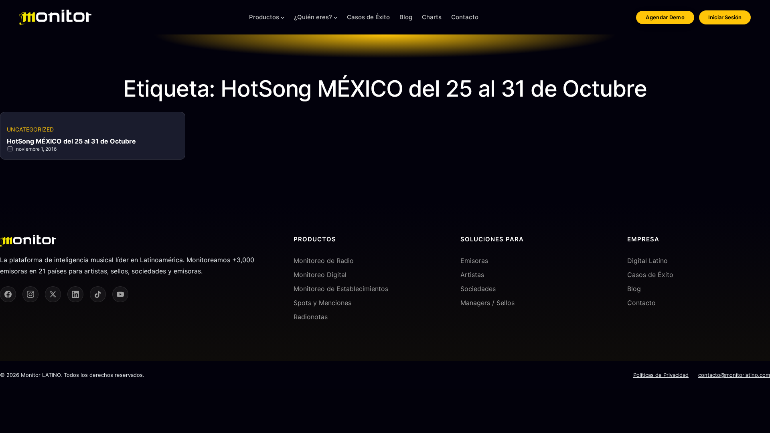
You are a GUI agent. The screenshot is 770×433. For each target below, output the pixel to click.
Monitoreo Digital (320, 275)
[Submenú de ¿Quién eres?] (335, 17)
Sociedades (478, 289)
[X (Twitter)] (53, 294)
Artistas (472, 275)
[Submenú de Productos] (282, 17)
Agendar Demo (665, 17)
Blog (634, 289)
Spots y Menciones (322, 303)
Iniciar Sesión (725, 17)
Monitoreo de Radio (324, 261)
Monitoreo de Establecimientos (341, 289)
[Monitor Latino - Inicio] (55, 17)
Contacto (641, 303)
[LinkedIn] (75, 294)
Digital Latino (647, 261)
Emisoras (474, 261)
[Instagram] (30, 294)
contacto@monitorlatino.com (734, 375)
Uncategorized (30, 129)
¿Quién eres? (313, 17)
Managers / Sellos (487, 303)
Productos (264, 17)
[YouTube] (120, 294)
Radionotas (311, 317)
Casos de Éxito (650, 275)
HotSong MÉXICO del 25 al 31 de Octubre (71, 141)
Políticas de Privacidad (661, 375)
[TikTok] (98, 294)
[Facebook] (8, 294)
